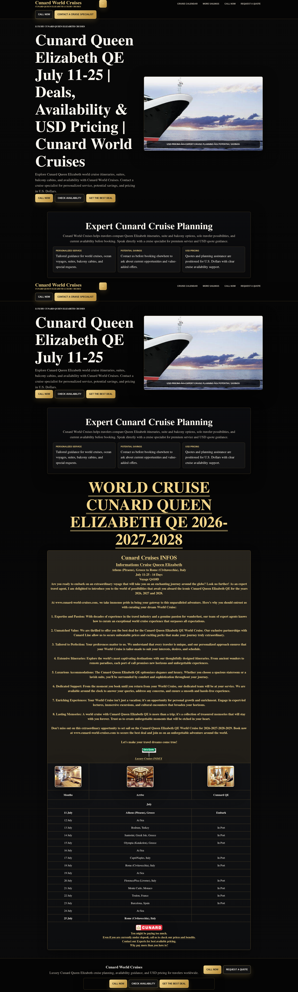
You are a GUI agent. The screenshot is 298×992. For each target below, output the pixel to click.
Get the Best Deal (100, 198)
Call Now (230, 4)
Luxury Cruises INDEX (148, 758)
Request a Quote (251, 4)
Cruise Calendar (187, 4)
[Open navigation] (103, 4)
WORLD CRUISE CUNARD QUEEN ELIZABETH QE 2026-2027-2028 (149, 512)
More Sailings (211, 4)
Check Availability (69, 198)
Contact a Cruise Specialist (75, 14)
